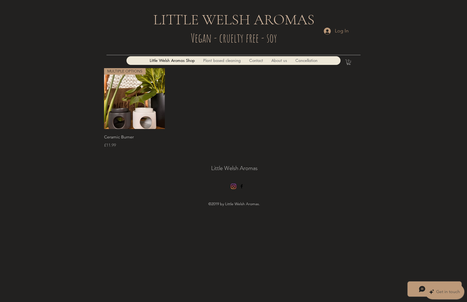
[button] (348, 62)
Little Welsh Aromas (234, 168)
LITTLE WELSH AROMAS (234, 20)
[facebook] (241, 186)
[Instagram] (233, 186)
